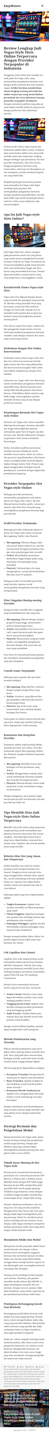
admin (21, 1367)
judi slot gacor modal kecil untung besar (22, 1374)
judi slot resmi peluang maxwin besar (24, 1382)
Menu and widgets (42, 8)
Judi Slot (31, 1367)
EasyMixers (12, 6)
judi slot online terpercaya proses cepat (26, 1381)
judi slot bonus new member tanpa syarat (24, 1368)
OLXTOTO (32, 1430)
